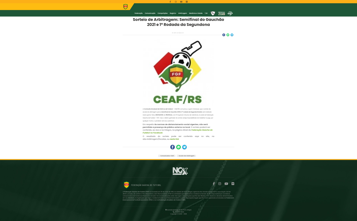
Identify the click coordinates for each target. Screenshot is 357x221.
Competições (163, 13)
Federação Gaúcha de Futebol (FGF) (137, 192)
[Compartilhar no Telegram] (232, 34)
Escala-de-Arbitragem (186, 156)
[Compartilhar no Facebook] (223, 34)
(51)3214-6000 (179, 212)
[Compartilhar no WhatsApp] (227, 34)
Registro (173, 13)
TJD (206, 13)
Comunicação (150, 13)
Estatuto (131, 198)
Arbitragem (182, 13)
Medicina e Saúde (195, 13)
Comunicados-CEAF (167, 156)
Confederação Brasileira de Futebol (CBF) (170, 200)
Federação (139, 13)
